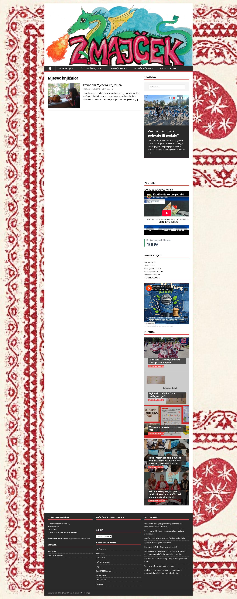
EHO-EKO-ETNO (168, 68)
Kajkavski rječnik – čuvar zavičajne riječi (162, 395)
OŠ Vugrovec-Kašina (151, 326)
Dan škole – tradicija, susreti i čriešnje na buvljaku (165, 361)
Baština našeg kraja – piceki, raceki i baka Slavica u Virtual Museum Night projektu (165, 494)
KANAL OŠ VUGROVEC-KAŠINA (158, 189)
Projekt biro (101, 579)
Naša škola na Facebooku (110, 517)
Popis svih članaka (55, 555)
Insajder (99, 584)
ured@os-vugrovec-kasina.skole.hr (62, 532)
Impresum (52, 551)
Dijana (107, 89)
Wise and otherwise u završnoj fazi (165, 428)
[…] (136, 99)
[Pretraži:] (167, 86)
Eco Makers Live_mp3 (166, 326)
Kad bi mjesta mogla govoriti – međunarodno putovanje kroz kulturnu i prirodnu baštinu (166, 460)
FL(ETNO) (149, 332)
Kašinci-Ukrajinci (103, 562)
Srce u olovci (101, 575)
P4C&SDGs (100, 557)
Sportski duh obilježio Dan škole (157, 542)
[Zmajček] (118, 64)
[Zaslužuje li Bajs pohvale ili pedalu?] (166, 110)
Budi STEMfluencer (104, 571)
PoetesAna (100, 553)
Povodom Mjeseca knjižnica (102, 85)
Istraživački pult (143, 68)
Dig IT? (98, 566)
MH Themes (85, 593)
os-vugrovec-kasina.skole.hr (78, 538)
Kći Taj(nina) (101, 549)
